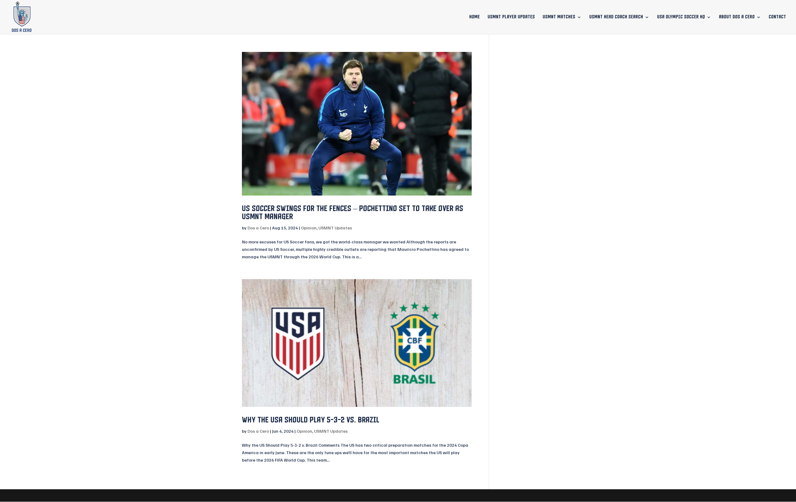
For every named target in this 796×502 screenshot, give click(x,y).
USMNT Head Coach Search (616, 17)
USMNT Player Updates (511, 17)
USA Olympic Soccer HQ (681, 17)
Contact (777, 17)
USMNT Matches (559, 17)
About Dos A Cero (737, 17)
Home (474, 17)
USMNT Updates (335, 227)
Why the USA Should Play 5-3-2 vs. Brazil (310, 420)
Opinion (309, 227)
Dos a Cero (258, 227)
